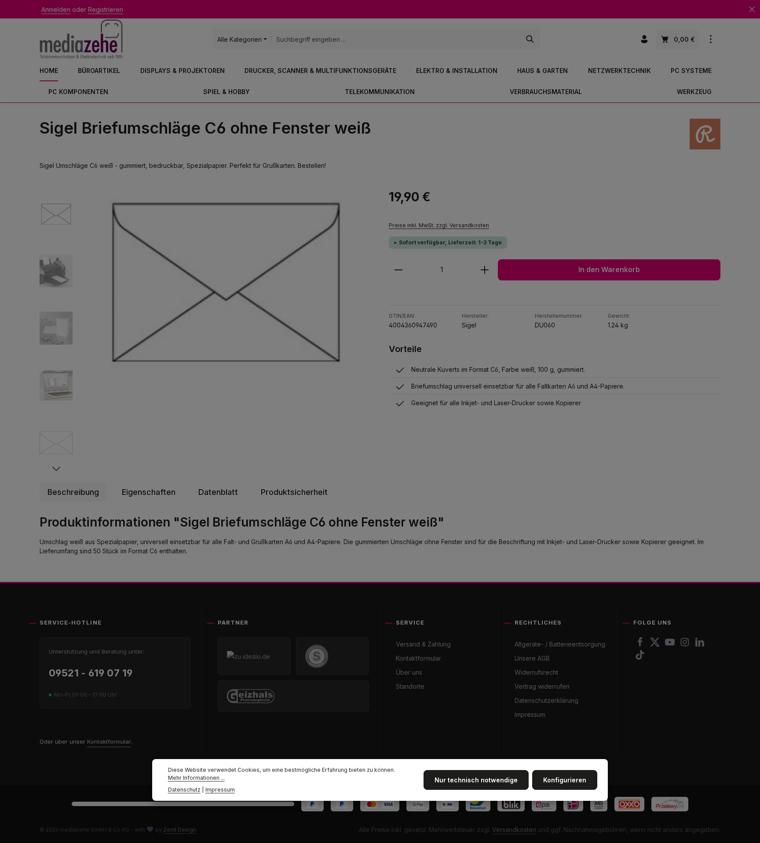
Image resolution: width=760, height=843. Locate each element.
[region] (205, 330)
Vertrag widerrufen (542, 686)
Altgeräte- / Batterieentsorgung (560, 644)
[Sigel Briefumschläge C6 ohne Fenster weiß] (225, 282)
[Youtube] (670, 644)
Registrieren (105, 9)
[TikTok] (640, 657)
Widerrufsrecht (536, 672)
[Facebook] (641, 644)
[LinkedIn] (700, 644)
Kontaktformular (109, 741)
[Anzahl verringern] (398, 269)
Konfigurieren (564, 780)
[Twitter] (655, 644)
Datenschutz (184, 789)
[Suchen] (530, 39)
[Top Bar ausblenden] (751, 9)
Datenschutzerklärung (546, 700)
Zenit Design (179, 829)
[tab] (73, 492)
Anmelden (55, 9)
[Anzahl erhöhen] (484, 269)
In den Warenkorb (609, 269)
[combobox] (396, 39)
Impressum (530, 714)
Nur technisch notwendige (476, 780)
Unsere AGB (532, 658)
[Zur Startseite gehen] (81, 38)
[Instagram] (685, 644)
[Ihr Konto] (644, 39)
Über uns (409, 672)
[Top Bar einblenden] (710, 39)
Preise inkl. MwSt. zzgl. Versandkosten (439, 225)
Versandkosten (514, 829)
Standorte (410, 686)
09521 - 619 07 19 (90, 673)
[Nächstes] (56, 469)
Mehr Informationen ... (196, 777)
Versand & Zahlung (423, 644)
